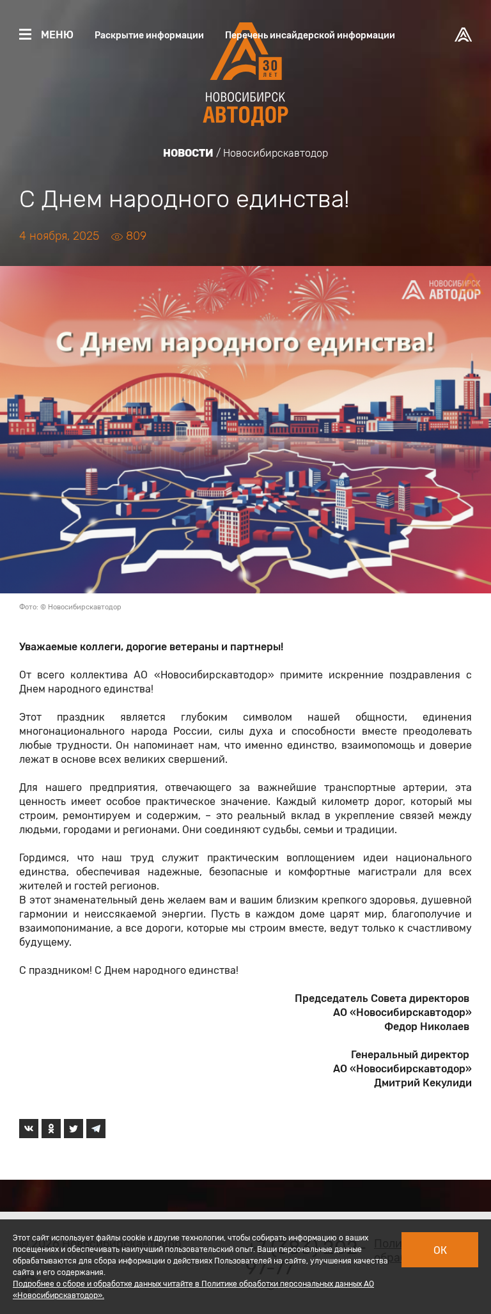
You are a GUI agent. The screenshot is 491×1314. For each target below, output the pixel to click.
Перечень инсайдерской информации (310, 35)
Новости (188, 153)
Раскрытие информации (149, 35)
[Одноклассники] (51, 1128)
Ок (440, 1250)
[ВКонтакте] (28, 1128)
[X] (73, 1128)
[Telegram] (95, 1128)
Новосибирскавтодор (275, 153)
